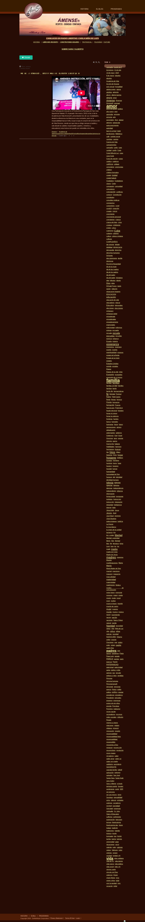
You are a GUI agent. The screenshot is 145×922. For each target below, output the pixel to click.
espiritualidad (111, 352)
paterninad (110, 667)
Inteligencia (118, 505)
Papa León (110, 656)
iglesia (87, 133)
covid (117, 206)
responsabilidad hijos (113, 736)
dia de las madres (112, 269)
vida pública (119, 864)
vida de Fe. (110, 861)
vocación (109, 886)
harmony (118, 447)
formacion (116, 402)
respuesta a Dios (112, 745)
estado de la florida (112, 355)
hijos (78, 133)
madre (114, 549)
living (121, 543)
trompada (109, 836)
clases (108, 183)
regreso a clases (112, 723)
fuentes (115, 419)
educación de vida (112, 300)
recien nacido (111, 712)
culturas (109, 239)
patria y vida (115, 670)
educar (117, 303)
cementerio (110, 167)
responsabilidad (111, 734)
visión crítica (110, 880)
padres (111, 650)
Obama (119, 637)
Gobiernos (110, 435)
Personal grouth (111, 684)
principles (118, 698)
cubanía (109, 233)
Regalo (108, 720)
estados (109, 361)
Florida (109, 402)
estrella (108, 366)
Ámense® (109, 103)
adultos (109, 92)
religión (116, 725)
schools (119, 784)
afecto (108, 95)
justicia (120, 521)
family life (109, 391)
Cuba (117, 230)
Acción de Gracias (112, 84)
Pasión (115, 662)
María (109, 566)
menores (109, 595)
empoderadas (111, 319)
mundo (109, 612)
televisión (119, 820)
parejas (116, 659)
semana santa (111, 786)
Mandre (109, 560)
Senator (120, 786)
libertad (118, 535)
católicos (109, 164)
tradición (115, 828)
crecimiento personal (113, 217)
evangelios (118, 375)
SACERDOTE (111, 767)
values (108, 850)
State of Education (112, 814)
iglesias (117, 483)
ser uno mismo (111, 795)
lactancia (109, 532)
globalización (110, 430)
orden (120, 642)
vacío (117, 844)
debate (117, 244)
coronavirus (110, 203)
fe (71, 133)
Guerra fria (110, 444)
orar (115, 642)
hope (119, 463)
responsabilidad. (112, 739)
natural (108, 623)
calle (108, 136)
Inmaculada (110, 496)
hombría (109, 463)
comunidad (118, 186)
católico (109, 161)
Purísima (109, 709)
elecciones (110, 308)
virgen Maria (110, 878)
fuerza (108, 422)
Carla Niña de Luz (112, 153)
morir (108, 601)
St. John (117, 811)
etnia (120, 372)
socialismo (117, 803)
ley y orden (110, 535)
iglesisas (109, 488)
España (109, 341)
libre (112, 541)
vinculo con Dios (112, 872)
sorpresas (117, 808)
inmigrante (119, 496)
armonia (117, 114)
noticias (109, 634)
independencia (118, 488)
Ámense (119, 100)
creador (109, 211)
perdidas (120, 676)
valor (114, 847)
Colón (114, 183)
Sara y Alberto (111, 784)
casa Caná (110, 156)
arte (114, 117)
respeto (117, 731)
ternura (108, 822)
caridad (108, 150)
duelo (119, 286)
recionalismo (110, 714)
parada (117, 656)
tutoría (114, 839)
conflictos (119, 192)
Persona (109, 678)
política (114, 692)
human (115, 469)
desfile (120, 258)
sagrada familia (111, 770)
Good (120, 435)
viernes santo (111, 869)
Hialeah (118, 449)
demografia (110, 250)
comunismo (110, 189)
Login (78, 918)
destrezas (109, 261)
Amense (54, 131)
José (114, 513)
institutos (109, 499)
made (108, 549)
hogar (120, 455)
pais (118, 651)
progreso (109, 700)
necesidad (119, 626)
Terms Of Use (69, 918)
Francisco (119, 408)
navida (114, 623)
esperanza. (110, 347)
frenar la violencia (112, 416)
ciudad (108, 175)
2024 (117, 73)
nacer (108, 615)
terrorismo (109, 70)
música (121, 612)
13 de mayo (110, 73)
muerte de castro (112, 606)
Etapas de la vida (112, 372)
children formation (112, 172)
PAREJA (109, 659)
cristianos (116, 225)
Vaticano (115, 850)
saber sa (118, 759)
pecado (118, 673)
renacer (116, 728)
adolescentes (111, 89)
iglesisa (116, 485)
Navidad (110, 625)
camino (115, 139)
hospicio (115, 466)
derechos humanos (113, 253)
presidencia (110, 695)
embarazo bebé (111, 314)
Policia (114, 689)
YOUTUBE (106, 42)
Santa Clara (110, 778)
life (111, 543)
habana (117, 444)
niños (112, 631)
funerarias (109, 424)
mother (113, 601)
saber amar (110, 759)
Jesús (109, 513)
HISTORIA (36, 42)
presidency (119, 695)
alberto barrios (116, 95)
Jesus (117, 510)
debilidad (109, 247)
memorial (118, 592)
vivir (117, 880)
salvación (110, 773)
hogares (82, 133)
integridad (109, 505)
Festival (74, 133)
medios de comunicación (115, 589)
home (115, 463)
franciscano (110, 408)
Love (108, 546)
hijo (107, 452)
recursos (119, 714)
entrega (109, 330)
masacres (116, 574)
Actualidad (118, 87)
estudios (115, 366)
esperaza (118, 347)
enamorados (110, 325)
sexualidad (118, 797)
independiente (111, 491)
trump (119, 836)
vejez (120, 850)
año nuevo (110, 111)
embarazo (109, 311)
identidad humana (112, 480)
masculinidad (110, 577)
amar (115, 98)
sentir (117, 789)
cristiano (109, 225)
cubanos (116, 233)
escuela (116, 333)
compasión (110, 186)
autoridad (109, 128)
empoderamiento (112, 322)
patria (108, 670)
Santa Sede (119, 778)
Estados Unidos (112, 364)
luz (115, 546)
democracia (117, 247)
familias (69, 133)
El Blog (33, 916)
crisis (120, 222)
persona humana (112, 681)
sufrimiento (117, 817)
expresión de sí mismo (114, 377)
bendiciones (110, 134)
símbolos (120, 800)
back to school (111, 131)
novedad (115, 634)
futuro (121, 424)
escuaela (115, 330)
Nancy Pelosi (118, 620)
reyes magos (110, 753)
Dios (108, 283)
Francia (117, 405)
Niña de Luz (119, 628)
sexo (119, 795)
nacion (108, 617)
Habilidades (110, 447)
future (116, 424)
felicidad (112, 394)
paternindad (118, 667)
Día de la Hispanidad (113, 264)
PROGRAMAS (44, 916)
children (109, 170)
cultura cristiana (117, 236)
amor (60, 133)
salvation (109, 775)
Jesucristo (110, 510)
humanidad (110, 472)
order (108, 645)
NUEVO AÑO (111, 637)
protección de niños (113, 703)
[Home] (94, 62)
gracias (120, 438)
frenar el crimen (111, 413)
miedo (120, 595)
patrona (109, 673)
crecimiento (110, 214)
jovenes (118, 516)
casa (121, 153)
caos (120, 147)
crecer (115, 211)
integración (118, 502)
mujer (108, 609)
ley (114, 532)
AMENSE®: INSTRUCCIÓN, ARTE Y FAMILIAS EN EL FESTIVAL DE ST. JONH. (49, 73)
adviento (116, 92)
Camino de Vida (111, 142)
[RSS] (96, 62)
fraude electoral (111, 411)
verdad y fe (116, 856)
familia (113, 380)
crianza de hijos (111, 222)
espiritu (108, 350)
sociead (109, 806)
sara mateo (110, 781)
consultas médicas (112, 200)
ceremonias (119, 167)
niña (112, 628)
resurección (117, 748)
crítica (114, 228)
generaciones (111, 427)
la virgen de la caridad (113, 530)
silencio (113, 800)
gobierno (119, 433)
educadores (110, 303)
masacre (109, 574)
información (110, 494)
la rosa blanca (111, 527)
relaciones (109, 725)
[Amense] (33, 11)
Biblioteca (118, 134)
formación (110, 405)
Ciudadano (110, 181)
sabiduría (109, 764)
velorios (109, 853)
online (108, 640)
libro (107, 543)
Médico (118, 585)
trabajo (108, 828)
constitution (110, 197)
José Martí (110, 516)
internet (108, 507)
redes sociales (111, 717)
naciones (109, 620)
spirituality (109, 811)
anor (116, 111)
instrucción (110, 502)
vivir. (119, 883)
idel (114, 477)
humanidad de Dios (113, 474)
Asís (116, 120)
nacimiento (115, 615)
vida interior (119, 861)
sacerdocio (117, 764)
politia (119, 689)
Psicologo (115, 706)
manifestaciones (112, 563)
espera (115, 341)
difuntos (112, 280)
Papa (122, 653)
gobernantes (110, 433)
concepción (110, 192)
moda (114, 598)
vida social (110, 867)
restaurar (109, 748)
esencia (109, 339)
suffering (109, 817)
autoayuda (116, 123)
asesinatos (110, 120)
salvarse (117, 772)
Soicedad (109, 808)
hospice (109, 466)
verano (115, 853)
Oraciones (110, 642)
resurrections (110, 750)
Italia (113, 507)
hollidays (120, 458)
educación (111, 297)
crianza (118, 219)
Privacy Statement (56, 918)
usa (117, 842)
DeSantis (109, 255)
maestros (120, 557)
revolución (119, 750)
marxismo (116, 571)
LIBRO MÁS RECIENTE (50, 42)
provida (108, 706)
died (107, 280)
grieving (109, 441)
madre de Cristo (112, 552)
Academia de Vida (112, 81)
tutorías (119, 839)
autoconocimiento (112, 125)
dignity (118, 280)
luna (112, 546)
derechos (118, 250)
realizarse (116, 709)
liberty (108, 541)
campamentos (111, 145)
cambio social (115, 136)
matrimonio (110, 585)
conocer (109, 195)
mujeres (115, 609)
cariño (114, 150)
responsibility (110, 742)
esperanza (112, 344)
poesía (108, 689)
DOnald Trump (111, 286)
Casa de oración (112, 159)
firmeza (119, 399)
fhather (108, 397)
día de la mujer (111, 267)
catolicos (116, 161)
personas (117, 687)
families (120, 386)
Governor (109, 438)
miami (115, 595)
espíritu (114, 350)
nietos (108, 628)
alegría (109, 98)
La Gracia (109, 524)
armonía (109, 117)
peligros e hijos (111, 676)
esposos (120, 352)
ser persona (110, 792)
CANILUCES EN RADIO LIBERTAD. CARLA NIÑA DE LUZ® (72, 38)
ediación (114, 289)
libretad (117, 541)
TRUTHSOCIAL (87, 42)
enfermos (118, 327)
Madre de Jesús (112, 555)
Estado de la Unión (112, 358)
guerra (115, 441)
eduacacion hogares (113, 291)
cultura (108, 236)
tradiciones (110, 831)
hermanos (110, 449)
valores (120, 847)
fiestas (113, 399)
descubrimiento (111, 258)
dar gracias (110, 244)
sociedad (116, 806)
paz (113, 673)
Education (110, 305)
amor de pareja (111, 109)
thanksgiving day (112, 825)
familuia (109, 388)
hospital (109, 469)
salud (120, 770)
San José (116, 775)
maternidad (111, 579)
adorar (118, 89)
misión (108, 598)
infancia (91, 133)
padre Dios (110, 648)
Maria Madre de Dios (113, 568)
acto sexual (110, 87)
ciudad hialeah (111, 178)
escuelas (110, 336)
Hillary (118, 452)
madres (111, 557)
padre (118, 645)
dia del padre (110, 275)
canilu (116, 147)
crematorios (110, 219)
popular (120, 692)
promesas (116, 700)
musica (115, 612)
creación (116, 208)
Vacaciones (110, 844)
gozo (115, 438)
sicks (108, 800)
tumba (108, 839)
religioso (109, 728)
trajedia (117, 831)
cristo (108, 228)
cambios (109, 139)
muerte (120, 604)
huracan (109, 477)
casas (121, 159)
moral (118, 598)
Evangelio (110, 375)
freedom (121, 411)
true (115, 836)
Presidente (110, 698)
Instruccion (97, 133)
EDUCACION (111, 294)
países (108, 653)
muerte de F (118, 67)
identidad (119, 477)
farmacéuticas (119, 391)
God (115, 435)
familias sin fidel (111, 386)
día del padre (110, 278)
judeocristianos (111, 521)
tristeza (108, 833)
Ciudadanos (119, 181)
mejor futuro (110, 592)
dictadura (119, 278)
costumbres (110, 206)
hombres (116, 460)
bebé (119, 131)
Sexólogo (109, 797)
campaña (109, 67)
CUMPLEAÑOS (112, 242)
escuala (64, 133)
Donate (27, 57)
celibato (116, 164)
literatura (116, 543)
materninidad (110, 582)
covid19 (109, 208)
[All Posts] (20, 66)
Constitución (117, 195)
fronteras (109, 419)
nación (114, 617)
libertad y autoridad (112, 538)
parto (121, 659)
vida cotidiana (119, 858)
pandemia (115, 653)
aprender (109, 114)
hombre (109, 460)
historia (109, 455)
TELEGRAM (98, 42)
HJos (115, 455)
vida (55, 135)
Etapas (108, 369)
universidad (110, 842)
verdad (109, 856)
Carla (119, 150)
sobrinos (109, 803)
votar (115, 886)
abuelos (117, 75)
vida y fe (117, 867)
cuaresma (109, 231)
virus (117, 878)
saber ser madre (112, 761)
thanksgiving (116, 822)
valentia (109, 847)
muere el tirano (111, 604)
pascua (109, 662)
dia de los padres (112, 272)
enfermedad (110, 327)
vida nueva (110, 864)
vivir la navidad (111, 883)
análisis (120, 109)
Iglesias (109, 485)
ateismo (109, 123)
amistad (117, 103)
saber (116, 756)
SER (121, 789)
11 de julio (117, 70)
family (115, 388)
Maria (121, 563)
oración (113, 640)
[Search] (99, 62)
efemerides (119, 305)
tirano (121, 825)
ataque (121, 120)
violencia (109, 875)
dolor (113, 283)
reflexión (120, 717)
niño (107, 631)
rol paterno (110, 756)
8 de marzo (110, 75)
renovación (110, 731)
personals (109, 687)
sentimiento (110, 789)
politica (108, 692)
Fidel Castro (116, 397)
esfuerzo (116, 339)
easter (108, 289)
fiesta (108, 399)
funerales (115, 422)
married (109, 571)
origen (113, 645)
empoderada (110, 316)
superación (110, 820)
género (119, 427)
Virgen (115, 875)
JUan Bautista (111, 519)
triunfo (114, 833)
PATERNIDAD (112, 665)
